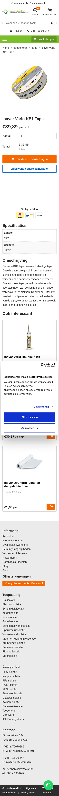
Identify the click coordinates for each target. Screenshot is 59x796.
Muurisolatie (9, 617)
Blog (5, 566)
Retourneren (9, 557)
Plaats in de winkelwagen (32, 159)
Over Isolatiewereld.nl (15, 544)
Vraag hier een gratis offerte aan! (24, 583)
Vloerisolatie (9, 655)
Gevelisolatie (10, 621)
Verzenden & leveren (14, 553)
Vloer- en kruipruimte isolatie (19, 638)
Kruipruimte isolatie (13, 643)
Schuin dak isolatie (13, 608)
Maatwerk (8, 714)
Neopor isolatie (11, 676)
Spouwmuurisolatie (13, 630)
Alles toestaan (29, 417)
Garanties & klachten (14, 562)
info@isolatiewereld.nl (18, 762)
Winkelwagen (46, 39)
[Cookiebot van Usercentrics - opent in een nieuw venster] (41, 365)
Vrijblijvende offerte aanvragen (30, 168)
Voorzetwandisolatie (14, 634)
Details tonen (41, 406)
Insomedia (47, 792)
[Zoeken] (50, 23)
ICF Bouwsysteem (13, 719)
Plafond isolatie (11, 651)
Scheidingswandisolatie (16, 625)
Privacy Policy (28, 792)
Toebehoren (21, 47)
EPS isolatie (9, 672)
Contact (6, 570)
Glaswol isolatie (11, 697)
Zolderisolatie (10, 613)
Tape (34, 47)
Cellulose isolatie (12, 706)
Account (18, 30)
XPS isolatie (9, 689)
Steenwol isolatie (12, 693)
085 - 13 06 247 (40, 30)
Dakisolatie (9, 600)
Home (6, 47)
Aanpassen (27, 428)
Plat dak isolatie (11, 604)
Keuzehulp (8, 536)
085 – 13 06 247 (14, 757)
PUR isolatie (9, 684)
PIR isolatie (9, 680)
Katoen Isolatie (11, 702)
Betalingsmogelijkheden (16, 549)
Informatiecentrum (12, 540)
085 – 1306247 (14, 773)
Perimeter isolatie (12, 647)
